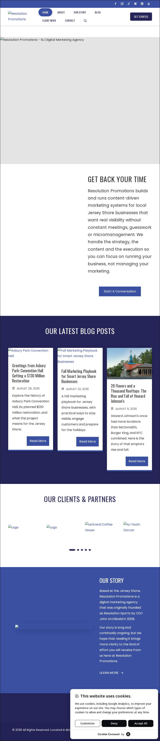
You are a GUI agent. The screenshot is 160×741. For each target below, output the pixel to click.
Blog (98, 12)
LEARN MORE (109, 673)
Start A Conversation (120, 291)
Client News (49, 20)
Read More (38, 441)
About (61, 12)
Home (45, 12)
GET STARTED (141, 16)
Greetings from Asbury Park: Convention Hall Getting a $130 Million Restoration (29, 373)
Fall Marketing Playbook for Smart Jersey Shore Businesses (78, 376)
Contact (70, 20)
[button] (72, 550)
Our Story (80, 12)
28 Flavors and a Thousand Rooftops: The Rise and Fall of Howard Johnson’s (128, 393)
